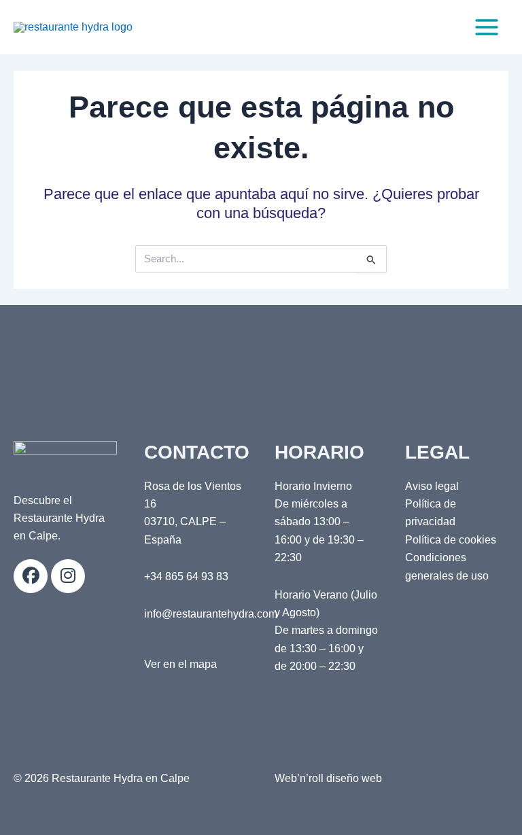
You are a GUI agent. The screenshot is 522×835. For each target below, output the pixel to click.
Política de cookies (450, 540)
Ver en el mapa (180, 664)
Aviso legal (432, 486)
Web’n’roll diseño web (328, 778)
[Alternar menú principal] (486, 27)
